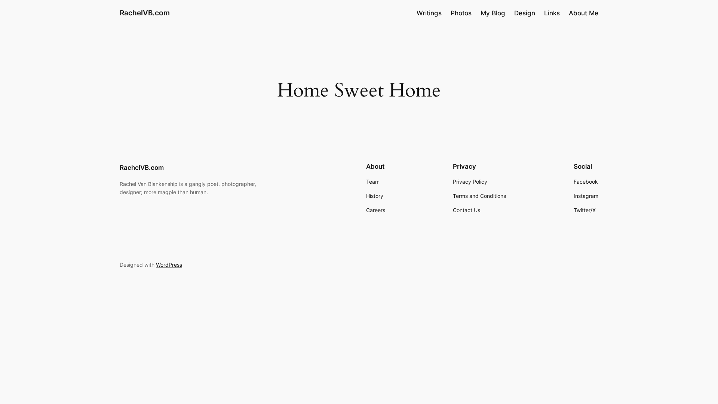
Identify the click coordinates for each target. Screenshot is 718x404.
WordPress (169, 264)
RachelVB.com (145, 12)
